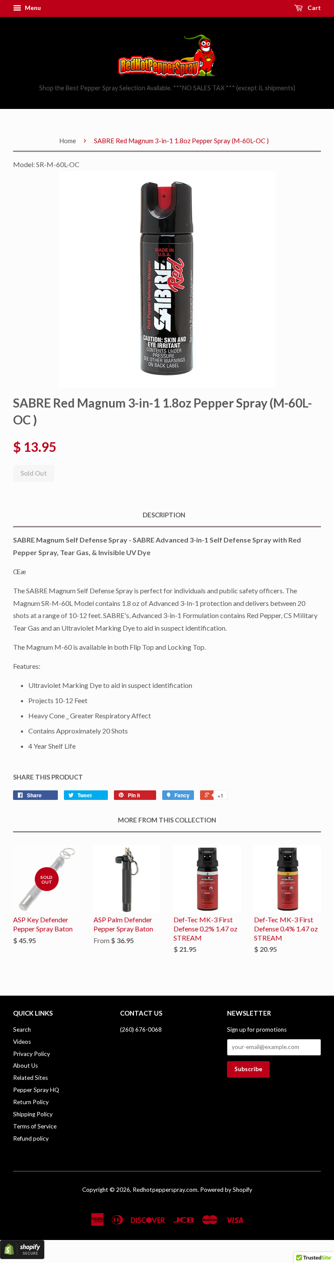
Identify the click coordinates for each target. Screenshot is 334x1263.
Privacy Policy (31, 1053)
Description (164, 515)
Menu (32, 7)
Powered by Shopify (226, 1189)
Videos (22, 1041)
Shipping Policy (33, 1114)
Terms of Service (35, 1126)
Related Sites (30, 1077)
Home (67, 141)
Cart (313, 7)
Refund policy (31, 1138)
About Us (25, 1065)
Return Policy (31, 1102)
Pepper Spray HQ (36, 1089)
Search (22, 1029)
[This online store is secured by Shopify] (22, 1256)
